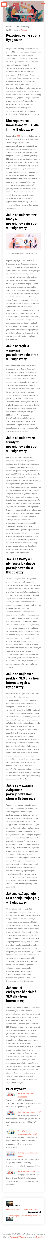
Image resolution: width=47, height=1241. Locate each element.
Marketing (25, 30)
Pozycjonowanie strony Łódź (29, 1112)
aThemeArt (39, 1237)
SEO (18, 136)
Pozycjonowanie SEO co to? (29, 1171)
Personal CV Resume (18, 1237)
